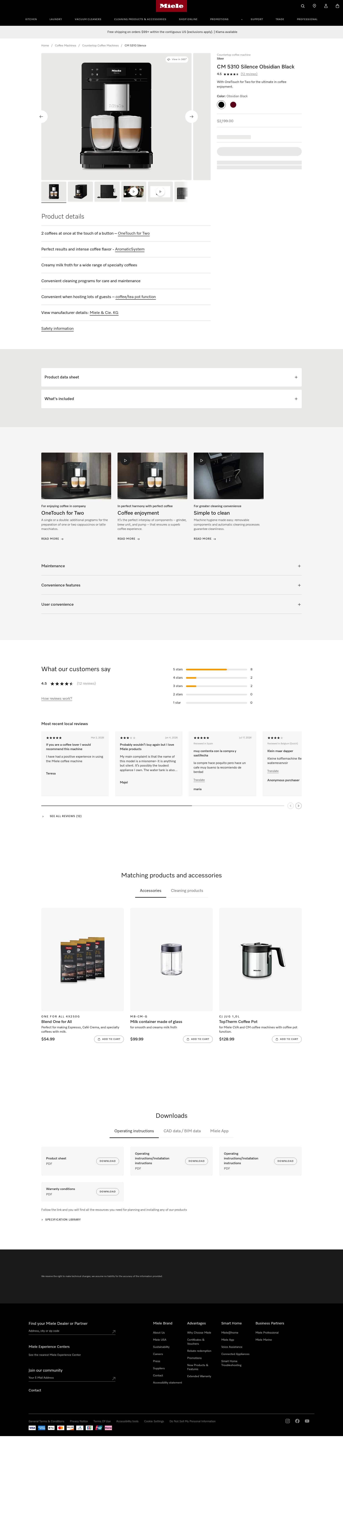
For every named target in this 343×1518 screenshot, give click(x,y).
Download (108, 1161)
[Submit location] (113, 1331)
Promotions (219, 19)
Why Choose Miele (199, 1332)
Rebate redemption (199, 1351)
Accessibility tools (127, 1421)
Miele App (219, 1131)
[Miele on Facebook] (297, 1421)
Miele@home (229, 1332)
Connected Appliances (235, 1354)
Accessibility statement (167, 1382)
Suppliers (159, 1368)
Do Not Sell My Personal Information (193, 1421)
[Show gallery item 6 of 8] (186, 192)
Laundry (56, 19)
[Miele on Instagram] (287, 1421)
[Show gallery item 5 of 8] (160, 192)
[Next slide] (191, 116)
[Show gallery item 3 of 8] (106, 192)
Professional (307, 19)
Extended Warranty (199, 1376)
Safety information (57, 329)
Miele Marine (263, 1340)
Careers (158, 1354)
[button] (221, 104)
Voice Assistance (231, 1347)
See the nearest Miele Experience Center (55, 1355)
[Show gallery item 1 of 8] (53, 192)
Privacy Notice (79, 1421)
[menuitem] (33, 19)
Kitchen (31, 19)
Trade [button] (280, 19)
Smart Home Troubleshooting (231, 1363)
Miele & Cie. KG (104, 313)
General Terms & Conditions (46, 1421)
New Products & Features (197, 1367)
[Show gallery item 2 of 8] (80, 192)
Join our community (46, 1370)
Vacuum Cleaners (88, 19)
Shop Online (188, 19)
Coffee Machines (65, 45)
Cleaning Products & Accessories (140, 19)
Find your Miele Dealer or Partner (58, 1324)
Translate (199, 780)
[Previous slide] (41, 116)
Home (45, 45)
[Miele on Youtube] (307, 1421)
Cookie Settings (154, 1421)
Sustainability (161, 1347)
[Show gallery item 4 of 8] (133, 192)
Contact (158, 1375)
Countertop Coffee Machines (100, 45)
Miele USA (159, 1340)
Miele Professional (266, 1332)
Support (257, 19)
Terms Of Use (102, 1421)
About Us (159, 1332)
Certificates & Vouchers (195, 1342)
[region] (126, 116)
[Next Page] (298, 806)
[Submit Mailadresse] (113, 1378)
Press (156, 1361)
